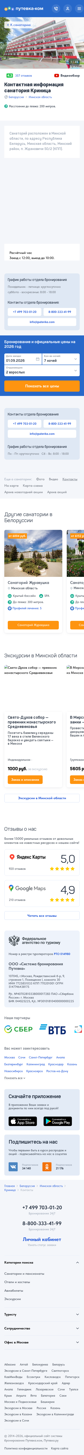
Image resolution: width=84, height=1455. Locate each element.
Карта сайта (59, 1448)
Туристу (10, 1314)
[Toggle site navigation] (79, 8)
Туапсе (73, 1389)
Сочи (21, 1057)
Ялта (33, 1395)
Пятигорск (72, 1377)
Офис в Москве (16, 1342)
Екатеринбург (13, 1064)
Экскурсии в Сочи (16, 1420)
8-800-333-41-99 (59, 312)
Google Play (53, 1119)
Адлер (66, 1383)
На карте (11, 485)
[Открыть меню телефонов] (56, 8)
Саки (63, 1395)
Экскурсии (12, 1299)
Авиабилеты (13, 1290)
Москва (9, 1057)
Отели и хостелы (17, 1282)
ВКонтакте (17, 1165)
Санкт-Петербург (41, 1057)
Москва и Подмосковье (20, 1401)
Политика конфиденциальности (26, 1448)
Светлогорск (60, 1370)
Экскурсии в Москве (18, 1408)
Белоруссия (16, 97)
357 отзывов (23, 75)
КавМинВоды (13, 1377)
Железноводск (14, 1383)
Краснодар (56, 1064)
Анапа (60, 1057)
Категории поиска (18, 1262)
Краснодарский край (43, 1383)
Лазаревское (44, 1389)
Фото (40, 479)
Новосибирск (13, 1071)
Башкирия (47, 1401)
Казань (72, 1064)
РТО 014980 (62, 954)
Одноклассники (54, 1165)
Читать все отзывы (42, 916)
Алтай (24, 1364)
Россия (41, 1408)
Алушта (21, 1395)
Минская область (40, 97)
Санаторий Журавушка (28, 582)
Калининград (35, 1064)
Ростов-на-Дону (57, 1071)
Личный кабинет (42, 1239)
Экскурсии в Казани (18, 1414)
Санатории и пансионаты (24, 1274)
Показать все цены (42, 386)
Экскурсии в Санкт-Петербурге (25, 1370)
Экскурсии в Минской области (42, 798)
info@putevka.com (42, 322)
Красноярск (34, 1071)
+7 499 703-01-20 (24, 312)
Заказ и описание (25, 780)
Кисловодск (53, 1377)
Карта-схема (33, 485)
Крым (8, 1395)
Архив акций (57, 492)
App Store (16, 1119)
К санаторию (20, 25)
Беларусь (58, 1364)
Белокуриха (40, 1364)
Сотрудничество (17, 1328)
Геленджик (24, 1389)
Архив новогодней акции (23, 492)
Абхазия (10, 1364)
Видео (53, 479)
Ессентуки (33, 1377)
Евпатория (48, 1395)
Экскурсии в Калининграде (55, 1414)
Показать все (13, 1078)
